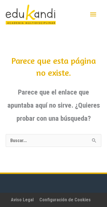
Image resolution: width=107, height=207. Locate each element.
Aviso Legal (22, 199)
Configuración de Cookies (65, 199)
